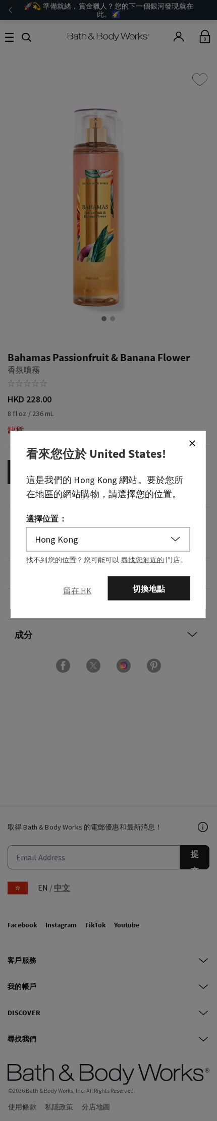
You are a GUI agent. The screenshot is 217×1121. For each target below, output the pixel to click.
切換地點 (149, 588)
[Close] (192, 443)
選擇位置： (46, 518)
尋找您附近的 (142, 559)
